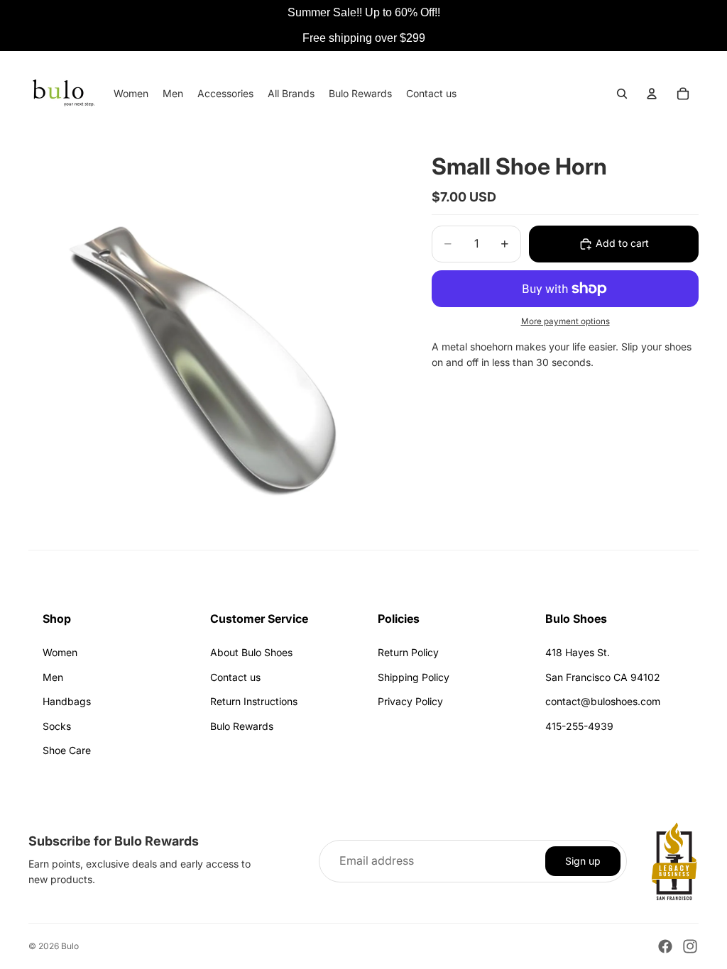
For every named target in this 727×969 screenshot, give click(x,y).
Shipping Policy (413, 677)
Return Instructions (253, 701)
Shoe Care (67, 750)
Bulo (70, 946)
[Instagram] (690, 946)
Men (53, 677)
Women (60, 652)
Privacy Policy (410, 701)
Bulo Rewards (241, 726)
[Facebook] (665, 946)
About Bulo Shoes (251, 652)
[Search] (622, 93)
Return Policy (408, 652)
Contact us (235, 677)
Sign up (583, 861)
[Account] (651, 93)
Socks (57, 726)
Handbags (67, 701)
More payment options (565, 321)
